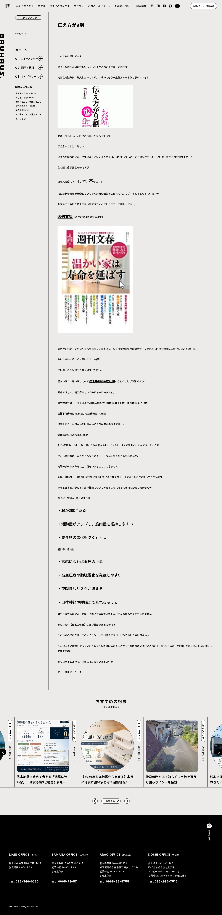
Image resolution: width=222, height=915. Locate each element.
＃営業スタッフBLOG (25, 97)
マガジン (79, 6)
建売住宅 (60, 8)
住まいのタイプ (58, 6)
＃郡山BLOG (21, 114)
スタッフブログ (28, 17)
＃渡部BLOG (35, 102)
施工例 (41, 6)
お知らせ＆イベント (99, 6)
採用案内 (141, 6)
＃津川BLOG (35, 114)
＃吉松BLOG (21, 106)
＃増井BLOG (21, 102)
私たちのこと (23, 6)
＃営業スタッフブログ (25, 93)
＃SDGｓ (33, 106)
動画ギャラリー (123, 6)
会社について (25, 8)
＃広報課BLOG (22, 110)
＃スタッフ (20, 119)
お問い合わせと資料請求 (203, 6)
